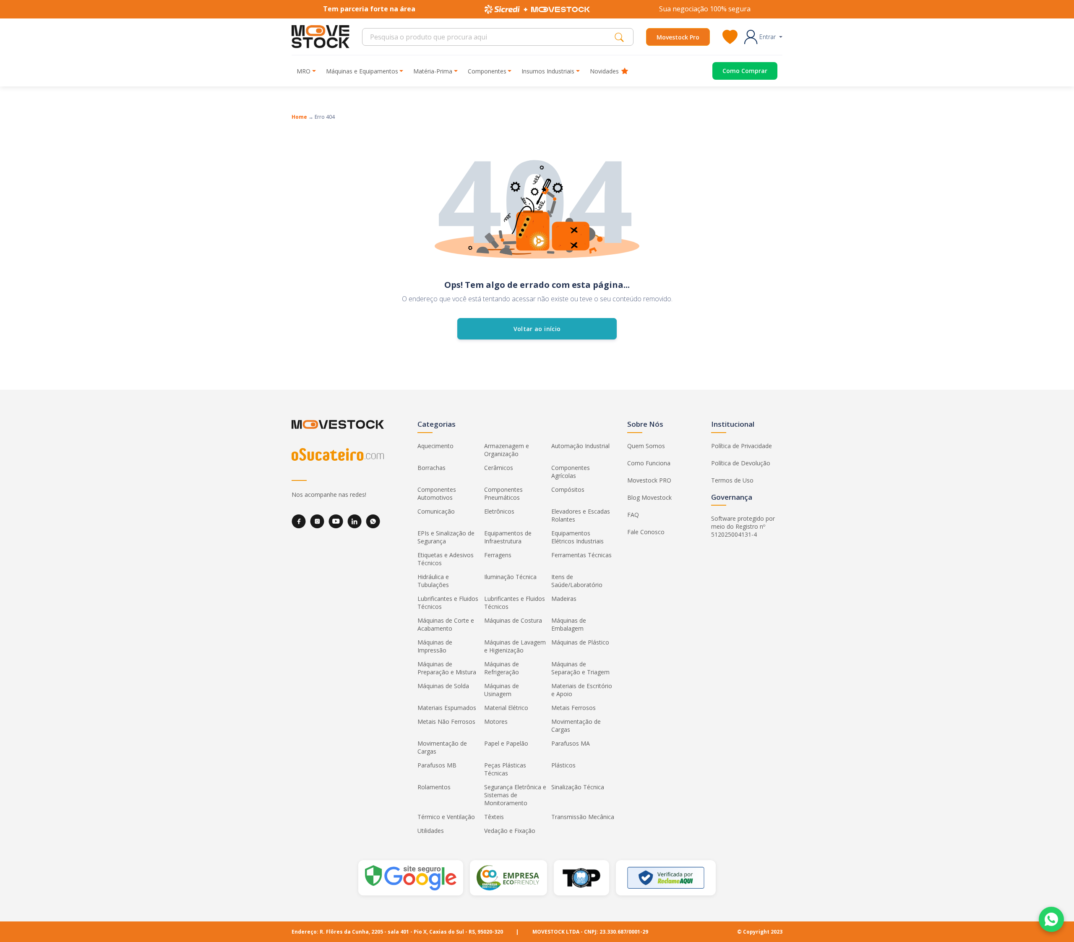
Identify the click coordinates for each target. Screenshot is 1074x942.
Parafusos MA (570, 743)
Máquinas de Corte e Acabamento (445, 624)
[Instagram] (317, 521)
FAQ (633, 515)
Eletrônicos (499, 511)
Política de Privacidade (741, 446)
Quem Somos (646, 446)
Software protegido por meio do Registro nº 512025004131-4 (743, 526)
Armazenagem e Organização (506, 450)
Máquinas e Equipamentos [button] (362, 71)
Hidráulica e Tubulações (433, 581)
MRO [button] (303, 71)
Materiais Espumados (446, 708)
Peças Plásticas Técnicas (505, 769)
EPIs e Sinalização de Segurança (445, 537)
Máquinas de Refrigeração (501, 668)
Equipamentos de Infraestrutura (508, 537)
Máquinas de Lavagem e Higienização (515, 646)
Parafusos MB (436, 765)
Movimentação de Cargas (576, 725)
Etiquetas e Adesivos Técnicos (445, 559)
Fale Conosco (646, 532)
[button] (763, 37)
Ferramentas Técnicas (581, 555)
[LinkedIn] (354, 521)
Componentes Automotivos (436, 493)
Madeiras (563, 599)
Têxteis (494, 817)
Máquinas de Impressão (434, 646)
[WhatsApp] (373, 521)
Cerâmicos (498, 468)
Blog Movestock (649, 497)
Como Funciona (648, 463)
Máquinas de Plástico (580, 642)
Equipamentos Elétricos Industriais (577, 537)
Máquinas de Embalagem (568, 624)
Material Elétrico (506, 708)
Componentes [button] (487, 71)
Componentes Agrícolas (570, 472)
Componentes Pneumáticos (503, 493)
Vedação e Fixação (509, 831)
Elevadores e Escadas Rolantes (580, 515)
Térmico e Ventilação (446, 817)
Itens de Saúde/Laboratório (576, 581)
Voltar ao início (537, 329)
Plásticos (563, 765)
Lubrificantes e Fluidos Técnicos (447, 603)
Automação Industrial (580, 446)
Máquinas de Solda (443, 686)
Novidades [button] (604, 71)
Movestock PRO (649, 480)
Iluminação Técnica (510, 577)
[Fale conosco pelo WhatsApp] (1051, 919)
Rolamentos (434, 787)
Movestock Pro (678, 37)
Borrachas (431, 468)
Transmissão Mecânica (582, 817)
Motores (496, 721)
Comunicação (436, 511)
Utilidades (430, 831)
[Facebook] (299, 521)
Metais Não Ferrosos (446, 721)
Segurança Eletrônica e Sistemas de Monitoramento (515, 795)
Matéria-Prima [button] (432, 71)
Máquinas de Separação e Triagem (580, 668)
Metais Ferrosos (573, 708)
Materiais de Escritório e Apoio (581, 690)
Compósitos (567, 489)
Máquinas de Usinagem (501, 690)
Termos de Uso (732, 480)
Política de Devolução (740, 463)
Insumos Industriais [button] (547, 71)
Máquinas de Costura (513, 620)
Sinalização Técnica (577, 787)
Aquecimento (435, 446)
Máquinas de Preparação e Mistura (446, 668)
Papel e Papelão (506, 743)
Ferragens (497, 555)
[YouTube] (335, 521)
